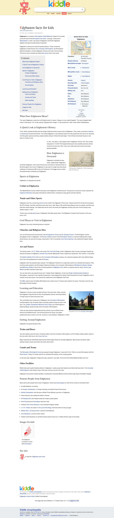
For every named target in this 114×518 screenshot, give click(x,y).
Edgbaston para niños (38, 457)
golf (34, 213)
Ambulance (71, 99)
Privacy (39, 515)
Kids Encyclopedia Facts (26, 30)
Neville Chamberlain (27, 392)
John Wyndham (25, 414)
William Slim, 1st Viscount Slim (30, 411)
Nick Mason (36, 401)
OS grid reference (73, 61)
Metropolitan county (73, 72)
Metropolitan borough (74, 63)
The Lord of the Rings (53, 251)
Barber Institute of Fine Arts (30, 257)
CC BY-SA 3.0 (37, 512)
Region (70, 76)
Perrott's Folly (44, 253)
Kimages (58, 13)
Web (48, 13)
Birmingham (85, 63)
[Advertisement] (57, 20)
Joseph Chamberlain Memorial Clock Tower (39, 305)
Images (53, 13)
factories (91, 131)
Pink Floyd (24, 401)
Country (70, 80)
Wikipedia (22, 514)
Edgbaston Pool (58, 267)
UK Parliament (72, 104)
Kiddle (21, 515)
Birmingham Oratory (66, 237)
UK (81, 111)
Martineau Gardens (28, 267)
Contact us (46, 515)
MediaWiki (46, 514)
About (33, 515)
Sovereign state (72, 83)
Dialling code (71, 90)
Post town (71, 85)
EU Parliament (72, 101)
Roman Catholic (47, 237)
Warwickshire (85, 68)
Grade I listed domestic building (78, 273)
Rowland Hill (27, 398)
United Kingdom (85, 83)
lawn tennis (45, 53)
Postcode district (73, 88)
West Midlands (86, 72)
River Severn (24, 354)
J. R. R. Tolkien (35, 251)
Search (82, 9)
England (83, 80)
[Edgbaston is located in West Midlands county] (81, 48)
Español (70, 13)
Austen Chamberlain (29, 389)
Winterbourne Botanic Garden (83, 265)
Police (69, 93)
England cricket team (26, 193)
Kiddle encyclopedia (35, 492)
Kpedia (64, 13)
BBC (23, 281)
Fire (69, 96)
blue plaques (61, 383)
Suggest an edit (74, 501)
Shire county (71, 67)
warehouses (25, 134)
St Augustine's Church (52, 234)
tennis (42, 203)
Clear (79, 9)
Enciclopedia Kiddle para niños (59, 515)
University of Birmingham (45, 49)
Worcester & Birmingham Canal (31, 352)
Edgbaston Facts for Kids (27, 496)
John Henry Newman (67, 239)
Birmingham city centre (39, 38)
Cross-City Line (42, 336)
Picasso (46, 259)
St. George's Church (68, 234)
